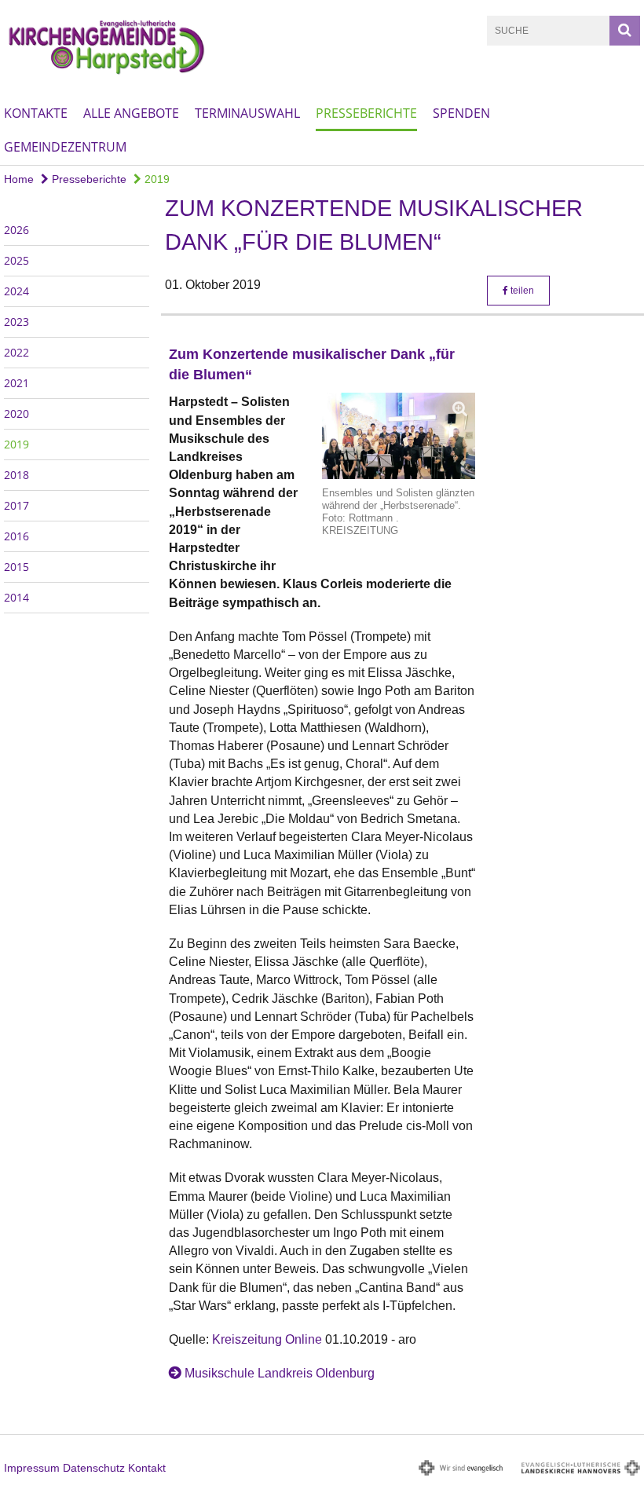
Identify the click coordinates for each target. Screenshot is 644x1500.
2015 (16, 566)
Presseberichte (366, 113)
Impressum (32, 1468)
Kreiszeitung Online (267, 1339)
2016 (16, 536)
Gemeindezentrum (65, 146)
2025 (16, 260)
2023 (16, 321)
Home (19, 179)
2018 (16, 474)
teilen (521, 290)
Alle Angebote (131, 113)
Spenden (461, 113)
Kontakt (147, 1468)
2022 (16, 352)
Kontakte (36, 113)
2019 (155, 179)
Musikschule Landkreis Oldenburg (280, 1373)
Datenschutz (94, 1468)
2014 (16, 597)
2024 (16, 291)
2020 (16, 413)
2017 (16, 505)
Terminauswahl (247, 113)
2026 (16, 229)
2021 (16, 382)
